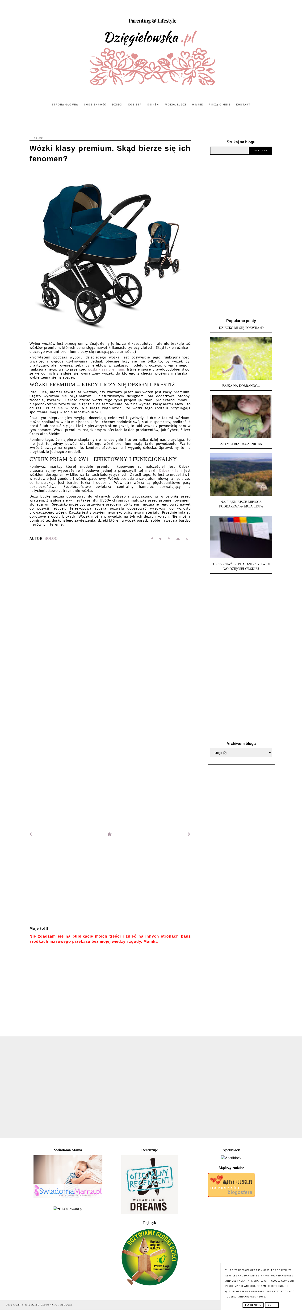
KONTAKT (243, 104)
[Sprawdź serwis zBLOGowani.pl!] (68, 1209)
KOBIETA (135, 104)
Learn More (253, 1305)
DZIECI (117, 104)
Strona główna (64, 104)
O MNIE (197, 104)
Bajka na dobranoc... (241, 385)
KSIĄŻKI (153, 104)
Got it (272, 1305)
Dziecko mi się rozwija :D (241, 327)
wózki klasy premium (106, 369)
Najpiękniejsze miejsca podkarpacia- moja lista (241, 503)
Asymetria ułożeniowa (241, 443)
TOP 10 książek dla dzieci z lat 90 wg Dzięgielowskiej (241, 566)
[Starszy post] (189, 834)
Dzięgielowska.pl (45, 1305)
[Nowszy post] (30, 834)
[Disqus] (110, 612)
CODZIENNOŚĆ (95, 104)
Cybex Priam (170, 471)
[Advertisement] (110, 883)
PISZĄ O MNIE (220, 104)
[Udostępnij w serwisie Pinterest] (187, 540)
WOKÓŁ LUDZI (175, 104)
